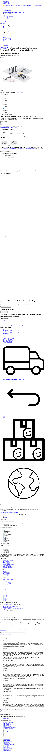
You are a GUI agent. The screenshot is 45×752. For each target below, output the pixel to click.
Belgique (9, 724)
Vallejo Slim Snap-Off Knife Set (9, 340)
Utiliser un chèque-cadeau (7, 575)
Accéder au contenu (6, 2)
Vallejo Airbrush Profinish (7, 339)
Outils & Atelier (13, 160)
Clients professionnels (7, 565)
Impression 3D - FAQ (7, 583)
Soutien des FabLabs (7, 584)
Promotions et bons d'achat (8, 566)
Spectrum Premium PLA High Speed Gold (11, 332)
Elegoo (4, 329)
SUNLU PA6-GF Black (7, 330)
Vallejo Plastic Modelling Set (8, 341)
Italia (7, 733)
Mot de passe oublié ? (7, 573)
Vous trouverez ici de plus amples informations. (9, 512)
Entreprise (5, 612)
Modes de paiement (8, 19)
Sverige (8, 743)
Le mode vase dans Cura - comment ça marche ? (12, 323)
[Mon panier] (24, 35)
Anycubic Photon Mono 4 (7, 331)
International (11, 722)
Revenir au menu (6, 1)
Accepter (2, 632)
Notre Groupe (5, 589)
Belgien (8, 723)
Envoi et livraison (6, 561)
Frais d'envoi (7, 18)
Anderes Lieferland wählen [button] (5, 720)
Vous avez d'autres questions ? (8, 567)
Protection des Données (7, 607)
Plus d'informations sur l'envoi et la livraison (8, 127)
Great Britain (11, 744)
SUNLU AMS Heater (7, 333)
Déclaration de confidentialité (5, 634)
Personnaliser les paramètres (20, 632)
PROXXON (5, 48)
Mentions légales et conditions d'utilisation (10, 606)
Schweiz (8, 745)
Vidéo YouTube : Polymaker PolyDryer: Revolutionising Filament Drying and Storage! (19, 320)
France (8, 730)
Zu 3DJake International (4, 718)
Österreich (10, 736)
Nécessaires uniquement (9, 632)
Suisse (7, 746)
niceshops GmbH (9, 604)
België (7, 725)
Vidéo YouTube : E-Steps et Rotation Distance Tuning (13, 325)
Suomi (7, 742)
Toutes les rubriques (9, 21)
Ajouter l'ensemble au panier (5, 151)
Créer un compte (6, 31)
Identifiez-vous (5, 27)
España (8, 729)
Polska (7, 738)
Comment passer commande (8, 560)
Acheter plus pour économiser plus (9, 581)
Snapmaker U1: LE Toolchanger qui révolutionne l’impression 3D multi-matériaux (18, 322)
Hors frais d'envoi (20, 92)
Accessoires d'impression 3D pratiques (10, 321)
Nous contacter (8, 20)
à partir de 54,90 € (13, 12)
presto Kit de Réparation (7, 342)
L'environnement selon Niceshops (9, 585)
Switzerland (10, 748)
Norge (7, 749)
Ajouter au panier (4, 121)
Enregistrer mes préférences (6, 709)
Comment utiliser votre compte (8, 564)
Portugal (8, 739)
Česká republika (13, 727)
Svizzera (8, 747)
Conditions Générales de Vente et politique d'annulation (13, 608)
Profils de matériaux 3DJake (8, 579)
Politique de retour (6, 563)
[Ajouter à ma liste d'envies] (0, 122)
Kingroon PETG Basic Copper (8, 338)
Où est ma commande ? (9, 16)
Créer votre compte (6, 572)
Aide (4, 15)
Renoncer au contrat (4, 615)
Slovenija (9, 740)
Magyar (8, 734)
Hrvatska (9, 731)
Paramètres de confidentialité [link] (8, 610)
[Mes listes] (4, 33)
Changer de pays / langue (12, 602)
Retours (6, 17)
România (9, 750)
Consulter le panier (6, 3)
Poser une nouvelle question (6, 306)
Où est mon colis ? (6, 574)
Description (3, 162)
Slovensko (10, 741)
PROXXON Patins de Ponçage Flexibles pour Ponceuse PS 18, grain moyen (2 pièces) (18, 148)
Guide (4, 580)
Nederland (10, 735)
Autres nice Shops (6, 613)
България (9, 726)
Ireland (8, 732)
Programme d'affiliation (7, 582)
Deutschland (11, 728)
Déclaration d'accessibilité (7, 609)
